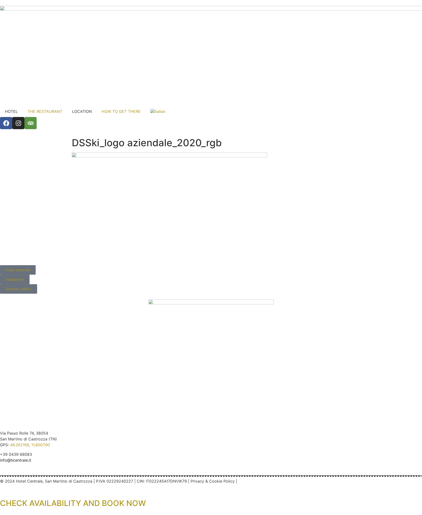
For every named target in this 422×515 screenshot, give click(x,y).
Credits (245, 481)
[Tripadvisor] (30, 123)
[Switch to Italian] (158, 111)
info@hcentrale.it (15, 460)
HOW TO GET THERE (121, 111)
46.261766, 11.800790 (30, 444)
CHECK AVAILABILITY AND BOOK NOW (73, 503)
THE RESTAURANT (45, 111)
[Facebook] (6, 123)
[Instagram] (18, 123)
